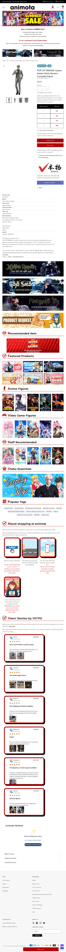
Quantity (39, 85)
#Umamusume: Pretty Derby (33, 508)
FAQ (33, 912)
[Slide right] (31, 100)
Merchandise (5, 887)
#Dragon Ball (45, 515)
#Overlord (49, 511)
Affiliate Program (36, 908)
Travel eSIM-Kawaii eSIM (8, 923)
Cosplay (4, 884)
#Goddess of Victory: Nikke (24, 515)
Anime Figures (6, 880)
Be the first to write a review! (33, 844)
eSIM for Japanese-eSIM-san (9, 926)
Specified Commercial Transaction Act (42, 894)
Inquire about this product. (46, 130)
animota (8, 946)
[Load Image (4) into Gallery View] (26, 100)
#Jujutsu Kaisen (19, 508)
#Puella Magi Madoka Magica (16, 511)
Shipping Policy (36, 898)
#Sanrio (56, 511)
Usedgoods (5, 891)
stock (49, 66)
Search (34, 880)
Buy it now (50, 145)
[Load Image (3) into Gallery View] (20, 100)
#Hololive (58, 508)
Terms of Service (36, 887)
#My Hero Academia (48, 508)
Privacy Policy (36, 891)
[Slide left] (4, 100)
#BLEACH (37, 515)
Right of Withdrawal (37, 905)
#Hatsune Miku (9, 508)
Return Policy (35, 901)
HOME (3, 60)
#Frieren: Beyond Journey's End (35, 511)
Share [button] (40, 187)
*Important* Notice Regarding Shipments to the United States (51, 156)
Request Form (36, 884)
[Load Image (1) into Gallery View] (8, 100)
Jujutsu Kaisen (42, 66)
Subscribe (37, 935)
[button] (3, 7)
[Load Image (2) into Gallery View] (14, 100)
